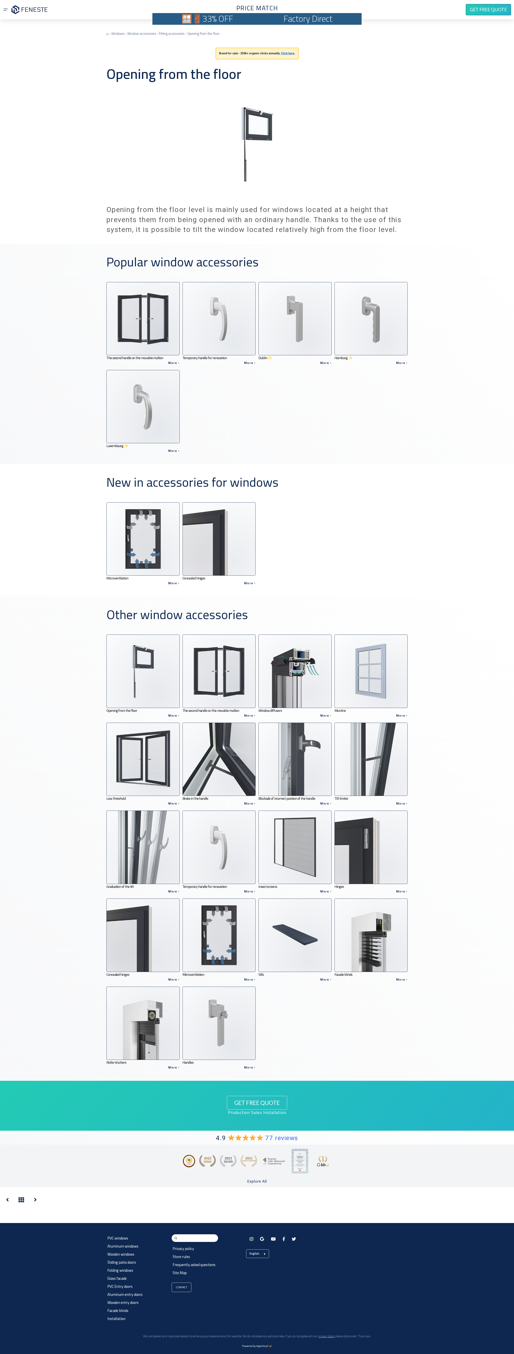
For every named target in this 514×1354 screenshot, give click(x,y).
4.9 (257, 1138)
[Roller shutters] (35, 1201)
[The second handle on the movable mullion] (7, 1201)
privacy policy (326, 1336)
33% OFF (217, 19)
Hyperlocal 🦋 (264, 1346)
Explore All (257, 1181)
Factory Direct (308, 19)
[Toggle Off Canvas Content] (5, 9)
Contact (181, 1287)
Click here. (288, 53)
